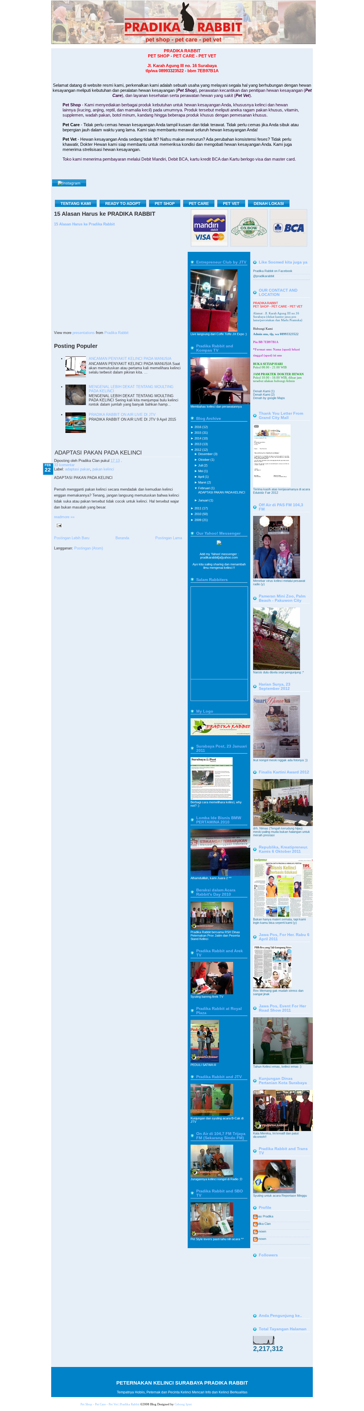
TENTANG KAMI (76, 203)
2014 (198, 438)
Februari (204, 488)
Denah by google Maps (269, 398)
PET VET (231, 203)
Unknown (259, 1231)
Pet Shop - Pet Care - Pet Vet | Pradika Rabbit (109, 1404)
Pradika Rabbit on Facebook (272, 271)
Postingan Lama (168, 538)
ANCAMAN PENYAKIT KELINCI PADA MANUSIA (130, 358)
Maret (202, 482)
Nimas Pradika (263, 1216)
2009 (198, 520)
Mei (201, 471)
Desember (206, 454)
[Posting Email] (58, 525)
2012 (198, 449)
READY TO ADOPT (122, 203)
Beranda (122, 538)
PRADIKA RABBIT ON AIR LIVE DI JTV (122, 414)
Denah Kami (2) (264, 394)
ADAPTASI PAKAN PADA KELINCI (98, 452)
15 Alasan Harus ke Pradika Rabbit (84, 224)
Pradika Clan (262, 1223)
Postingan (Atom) (88, 548)
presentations (84, 333)
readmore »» (64, 517)
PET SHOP (165, 203)
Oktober (204, 459)
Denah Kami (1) (264, 391)
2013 (198, 444)
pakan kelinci (103, 469)
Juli (201, 465)
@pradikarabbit (263, 276)
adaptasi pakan (77, 469)
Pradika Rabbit (116, 333)
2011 (198, 508)
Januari (203, 500)
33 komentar (64, 465)
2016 (198, 427)
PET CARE (199, 203)
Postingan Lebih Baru (71, 538)
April (201, 476)
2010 (198, 514)
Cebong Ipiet (183, 1404)
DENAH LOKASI (269, 203)
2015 (198, 432)
